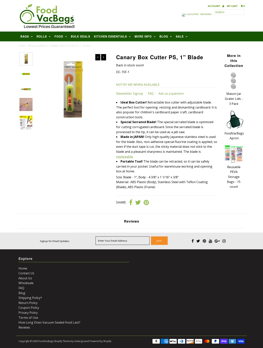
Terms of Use (28, 317)
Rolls (42, 36)
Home (22, 45)
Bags (24, 36)
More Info (143, 36)
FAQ (151, 93)
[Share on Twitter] (138, 202)
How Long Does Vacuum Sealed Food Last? (49, 322)
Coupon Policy (28, 307)
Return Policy (28, 303)
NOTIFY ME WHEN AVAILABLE (138, 85)
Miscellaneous (38, 45)
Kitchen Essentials (110, 36)
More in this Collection (233, 60)
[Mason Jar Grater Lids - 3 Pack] (233, 89)
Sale (180, 36)
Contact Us (26, 273)
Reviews (24, 327)
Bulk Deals (80, 36)
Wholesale (26, 283)
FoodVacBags (45, 341)
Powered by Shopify (100, 341)
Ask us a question (171, 93)
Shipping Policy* (30, 298)
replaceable (124, 156)
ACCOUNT (214, 6)
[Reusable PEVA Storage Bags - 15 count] (233, 162)
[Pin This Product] (146, 202)
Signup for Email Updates (54, 241)
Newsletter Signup (129, 93)
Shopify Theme (62, 341)
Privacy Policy (28, 312)
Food (58, 36)
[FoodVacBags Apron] (234, 128)
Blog (163, 36)
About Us (25, 278)
